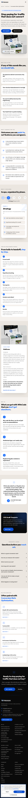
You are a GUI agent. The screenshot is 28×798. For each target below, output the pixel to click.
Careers (3, 780)
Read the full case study (9, 390)
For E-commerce (19, 751)
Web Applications (5, 730)
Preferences (14, 795)
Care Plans (3, 754)
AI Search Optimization (6, 749)
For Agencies (18, 753)
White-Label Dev (5, 758)
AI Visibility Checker (5, 772)
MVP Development (5, 726)
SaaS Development (5, 728)
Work (2, 766)
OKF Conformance (5, 776)
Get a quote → (9, 689)
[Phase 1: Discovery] (3, 197)
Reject (7, 791)
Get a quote (6, 31)
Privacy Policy (18, 766)
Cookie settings (18, 774)
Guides (2, 770)
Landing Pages (18, 732)
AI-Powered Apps (5, 737)
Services (7, 6)
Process (3, 768)
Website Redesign (19, 734)
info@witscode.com (7, 708)
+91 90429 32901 (6, 710)
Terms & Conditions (19, 764)
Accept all (19, 791)
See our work (17, 31)
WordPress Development (20, 730)
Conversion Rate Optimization (5, 752)
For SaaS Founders (19, 747)
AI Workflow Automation (6, 739)
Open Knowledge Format (6, 774)
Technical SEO (4, 747)
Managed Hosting (5, 756)
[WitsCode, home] (4, 2)
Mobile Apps (4, 735)
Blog (2, 778)
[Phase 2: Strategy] (8, 197)
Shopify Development (20, 726)
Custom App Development (4, 733)
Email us (20, 689)
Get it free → (8, 529)
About (2, 764)
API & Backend (4, 741)
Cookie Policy (18, 768)
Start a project (6, 719)
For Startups (17, 749)
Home (2, 6)
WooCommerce (18, 728)
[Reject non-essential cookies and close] (24, 786)
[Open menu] (25, 2)
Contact (3, 782)
